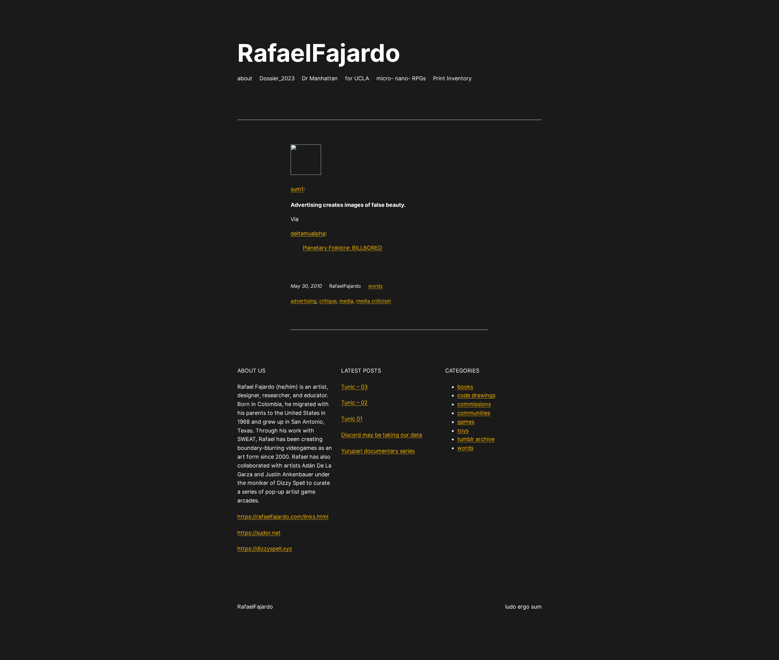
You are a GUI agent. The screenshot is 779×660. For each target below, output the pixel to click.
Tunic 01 (351, 418)
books (465, 387)
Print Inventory (452, 78)
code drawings (476, 395)
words (375, 286)
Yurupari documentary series (378, 451)
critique (328, 301)
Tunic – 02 (354, 402)
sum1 (297, 189)
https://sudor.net (259, 533)
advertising (303, 301)
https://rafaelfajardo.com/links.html (282, 516)
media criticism (373, 301)
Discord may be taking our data (381, 435)
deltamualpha (308, 233)
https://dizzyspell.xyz (264, 548)
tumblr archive (475, 439)
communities (473, 413)
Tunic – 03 (354, 387)
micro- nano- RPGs (401, 78)
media (346, 301)
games (465, 422)
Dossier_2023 (277, 78)
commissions (474, 404)
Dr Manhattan (320, 78)
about (244, 78)
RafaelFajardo (318, 53)
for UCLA (357, 78)
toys (463, 430)
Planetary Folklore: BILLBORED (342, 248)
